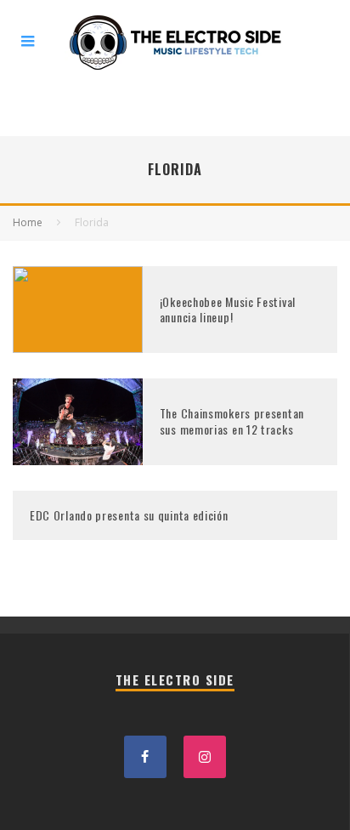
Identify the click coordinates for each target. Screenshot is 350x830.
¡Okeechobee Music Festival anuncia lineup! (228, 309)
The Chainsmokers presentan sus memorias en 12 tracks (232, 420)
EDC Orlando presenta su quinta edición (129, 515)
